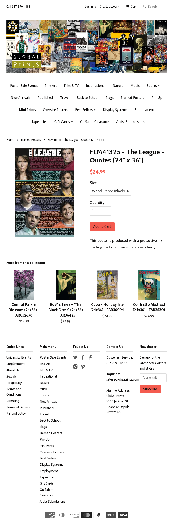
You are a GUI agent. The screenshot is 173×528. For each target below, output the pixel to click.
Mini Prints (27, 110)
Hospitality (14, 383)
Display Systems (115, 110)
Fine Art (51, 86)
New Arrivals (20, 98)
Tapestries (39, 122)
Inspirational (95, 86)
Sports (152, 86)
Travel (65, 98)
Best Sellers (84, 110)
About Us (12, 370)
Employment (144, 110)
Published (45, 98)
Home (10, 139)
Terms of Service (18, 407)
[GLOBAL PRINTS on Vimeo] (83, 367)
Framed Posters (132, 98)
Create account (109, 6)
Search (11, 376)
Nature (118, 86)
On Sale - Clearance (94, 122)
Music (135, 86)
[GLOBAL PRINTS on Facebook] (83, 358)
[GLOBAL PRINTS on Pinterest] (90, 358)
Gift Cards (62, 122)
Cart (133, 6)
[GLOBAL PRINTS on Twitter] (75, 358)
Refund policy (16, 413)
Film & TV (71, 86)
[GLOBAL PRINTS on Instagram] (75, 367)
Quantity (97, 202)
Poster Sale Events (24, 86)
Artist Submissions (130, 122)
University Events (18, 357)
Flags (110, 98)
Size (93, 182)
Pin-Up (156, 98)
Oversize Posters (55, 110)
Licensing (12, 401)
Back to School (88, 98)
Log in (89, 6)
